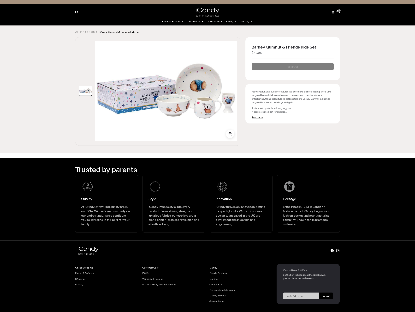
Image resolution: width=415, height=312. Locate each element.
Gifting (229, 21)
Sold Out (292, 66)
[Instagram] (338, 250)
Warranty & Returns (152, 278)
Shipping (80, 278)
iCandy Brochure (218, 273)
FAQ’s (145, 273)
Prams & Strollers (171, 21)
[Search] (76, 12)
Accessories (194, 21)
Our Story (214, 278)
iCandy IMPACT (217, 295)
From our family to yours (222, 290)
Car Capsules (215, 21)
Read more (257, 117)
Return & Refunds (84, 273)
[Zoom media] (230, 134)
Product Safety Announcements (159, 284)
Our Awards (215, 284)
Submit (326, 296)
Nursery (245, 21)
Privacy (79, 284)
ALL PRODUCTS (85, 32)
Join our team (216, 301)
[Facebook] (332, 250)
